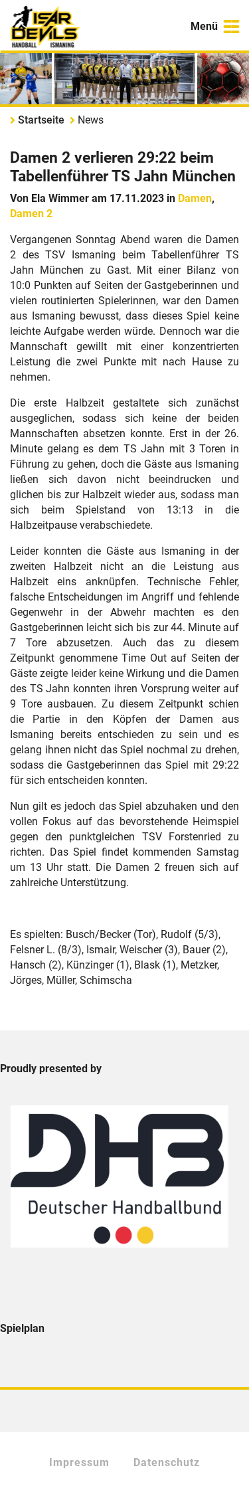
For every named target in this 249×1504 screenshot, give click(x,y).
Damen (195, 198)
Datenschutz (166, 1462)
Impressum (79, 1462)
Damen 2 (31, 213)
